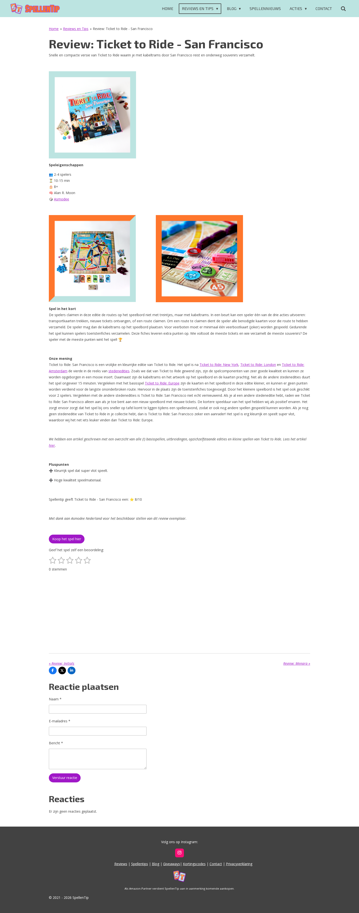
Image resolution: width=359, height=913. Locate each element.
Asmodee (61, 199)
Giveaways (171, 863)
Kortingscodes (194, 863)
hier (52, 445)
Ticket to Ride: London (258, 364)
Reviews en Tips (75, 28)
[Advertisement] (179, 610)
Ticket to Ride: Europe (162, 383)
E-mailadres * (59, 721)
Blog (155, 863)
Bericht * (56, 743)
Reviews (120, 863)
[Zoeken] (343, 8)
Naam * (55, 699)
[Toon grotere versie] (92, 114)
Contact (216, 863)
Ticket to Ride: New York (219, 364)
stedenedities (118, 371)
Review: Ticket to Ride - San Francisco (123, 28)
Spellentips (139, 863)
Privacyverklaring (239, 863)
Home (54, 28)
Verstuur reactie (64, 777)
